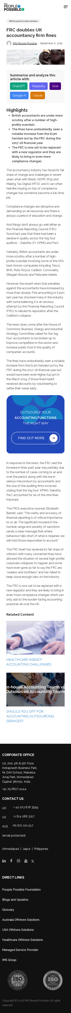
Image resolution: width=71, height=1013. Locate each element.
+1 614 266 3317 (23, 816)
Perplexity (38, 86)
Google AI (19, 95)
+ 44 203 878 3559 (25, 807)
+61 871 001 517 (22, 825)
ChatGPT (19, 86)
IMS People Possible (25, 43)
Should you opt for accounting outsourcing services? (30, 716)
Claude (37, 95)
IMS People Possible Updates (23, 21)
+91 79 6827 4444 (14, 789)
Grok (55, 86)
